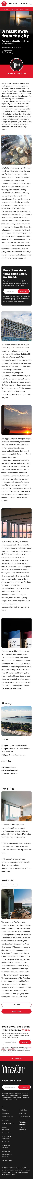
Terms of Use (6, 298)
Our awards (5, 1120)
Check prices (16, 1011)
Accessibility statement (6, 1147)
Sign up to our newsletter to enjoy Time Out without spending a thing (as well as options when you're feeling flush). (15, 283)
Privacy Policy (17, 298)
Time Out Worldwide (22, 1129)
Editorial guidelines (5, 1128)
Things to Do (5, 9)
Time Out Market (24, 1117)
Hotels (27, 9)
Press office (5, 1113)
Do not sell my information (6, 1137)
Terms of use (6, 1151)
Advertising (22, 1113)
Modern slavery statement (7, 1156)
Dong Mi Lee (21, 74)
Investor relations (7, 1117)
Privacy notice (6, 1133)
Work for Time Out (7, 1124)
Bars (21, 9)
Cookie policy (6, 1142)
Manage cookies (7, 1160)
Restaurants (14, 9)
